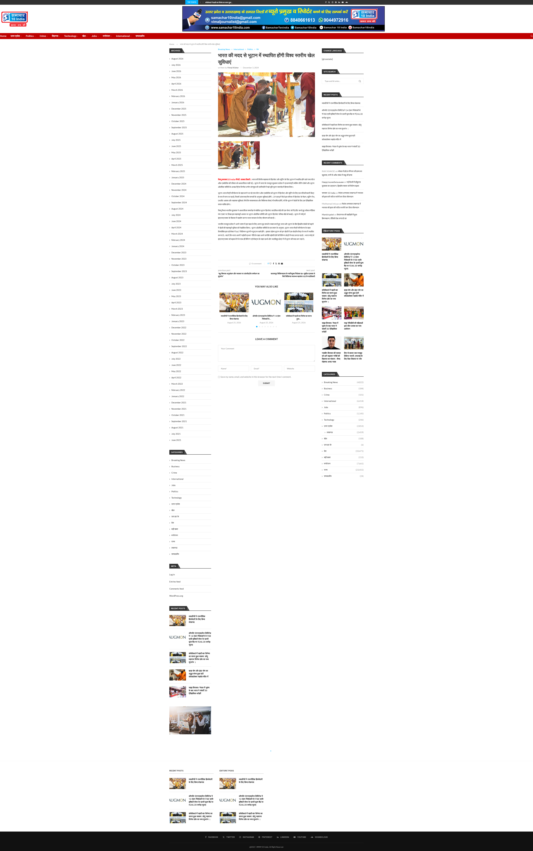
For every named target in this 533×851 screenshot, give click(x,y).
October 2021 (177, 415)
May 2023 (176, 296)
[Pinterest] (336, 2)
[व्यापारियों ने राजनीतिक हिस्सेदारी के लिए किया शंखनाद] (234, 302)
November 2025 (178, 115)
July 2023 (176, 283)
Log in (172, 574)
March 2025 (177, 165)
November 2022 (178, 333)
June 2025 (176, 146)
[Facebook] (325, 2)
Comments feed (176, 588)
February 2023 (178, 315)
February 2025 (178, 171)
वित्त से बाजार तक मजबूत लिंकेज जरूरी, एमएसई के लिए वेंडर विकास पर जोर (353, 356)
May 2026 (176, 77)
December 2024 (178, 183)
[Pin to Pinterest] (279, 263)
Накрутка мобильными (333, 182)
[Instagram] (332, 2)
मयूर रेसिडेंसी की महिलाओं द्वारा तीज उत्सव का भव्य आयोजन (353, 326)
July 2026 (176, 65)
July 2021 (176, 434)
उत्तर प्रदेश (15, 36)
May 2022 (176, 371)
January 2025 (177, 177)
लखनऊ (345, 432)
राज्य (344, 470)
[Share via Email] (282, 263)
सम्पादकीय (140, 36)
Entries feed (174, 581)
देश (344, 451)
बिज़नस (55, 36)
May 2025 (176, 152)
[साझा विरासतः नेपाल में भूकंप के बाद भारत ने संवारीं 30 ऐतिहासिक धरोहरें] (331, 312)
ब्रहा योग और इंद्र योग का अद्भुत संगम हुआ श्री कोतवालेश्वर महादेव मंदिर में (354, 293)
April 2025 (176, 158)
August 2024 (177, 208)
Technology (70, 36)
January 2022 (177, 396)
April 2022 (176, 377)
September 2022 (179, 346)
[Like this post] (270, 263)
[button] (200, 2)
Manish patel (328, 214)
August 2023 (177, 277)
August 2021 (177, 427)
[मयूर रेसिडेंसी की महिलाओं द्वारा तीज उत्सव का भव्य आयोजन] (354, 312)
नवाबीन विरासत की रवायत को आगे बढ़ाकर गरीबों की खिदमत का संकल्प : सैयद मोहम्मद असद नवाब (331, 357)
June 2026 (176, 71)
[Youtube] (343, 2)
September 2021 (179, 421)
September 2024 (179, 202)
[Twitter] (329, 2)
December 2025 (178, 108)
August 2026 (177, 58)
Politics (30, 36)
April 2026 (176, 83)
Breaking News (344, 382)
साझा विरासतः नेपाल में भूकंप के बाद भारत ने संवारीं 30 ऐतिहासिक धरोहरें (330, 327)
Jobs (94, 36)
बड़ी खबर (344, 457)
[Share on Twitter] (276, 263)
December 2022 (178, 327)
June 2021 (176, 440)
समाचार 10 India (328, 193)
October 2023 (177, 265)
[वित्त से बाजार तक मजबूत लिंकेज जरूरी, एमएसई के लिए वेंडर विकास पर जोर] (354, 342)
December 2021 (178, 402)
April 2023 (176, 302)
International (123, 36)
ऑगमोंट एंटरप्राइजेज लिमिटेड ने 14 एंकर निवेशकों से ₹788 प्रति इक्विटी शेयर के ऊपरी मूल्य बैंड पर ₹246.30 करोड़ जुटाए (342, 114)
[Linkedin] (339, 2)
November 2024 (178, 190)
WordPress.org (176, 596)
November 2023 (178, 258)
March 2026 (177, 90)
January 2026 (177, 102)
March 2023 (177, 308)
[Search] (531, 36)
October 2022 (177, 340)
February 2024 (178, 240)
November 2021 (178, 409)
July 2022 (176, 358)
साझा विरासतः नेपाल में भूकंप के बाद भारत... (218, 2)
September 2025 (179, 127)
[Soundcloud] (346, 2)
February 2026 (178, 96)
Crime (43, 36)
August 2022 (177, 352)
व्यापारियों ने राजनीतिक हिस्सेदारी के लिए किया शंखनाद (341, 103)
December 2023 (178, 252)
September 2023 (179, 271)
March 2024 (177, 233)
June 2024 (176, 221)
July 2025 (176, 140)
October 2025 (177, 121)
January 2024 (177, 246)
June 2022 (176, 365)
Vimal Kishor (233, 67)
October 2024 (177, 196)
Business (344, 388)
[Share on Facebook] (273, 263)
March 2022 (177, 383)
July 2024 (176, 215)
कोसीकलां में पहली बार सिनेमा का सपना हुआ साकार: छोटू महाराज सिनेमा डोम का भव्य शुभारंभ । (330, 296)
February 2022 (178, 390)
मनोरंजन (106, 36)
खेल (84, 36)
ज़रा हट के (344, 444)
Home (3, 36)
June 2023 (176, 290)
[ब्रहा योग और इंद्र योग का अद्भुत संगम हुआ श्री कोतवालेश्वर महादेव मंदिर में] (354, 279)
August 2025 (177, 133)
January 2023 (177, 321)
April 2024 (176, 227)
